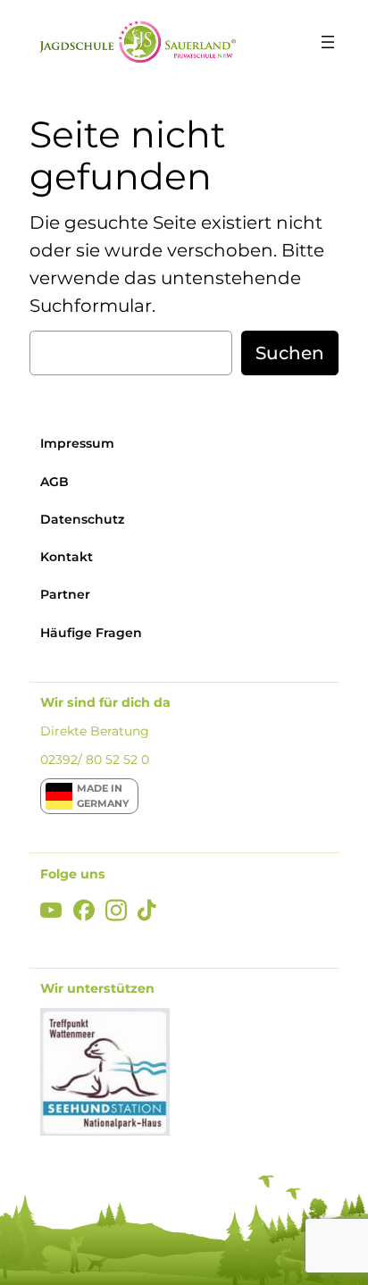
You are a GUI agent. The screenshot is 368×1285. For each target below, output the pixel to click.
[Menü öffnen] (328, 42)
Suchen (289, 353)
